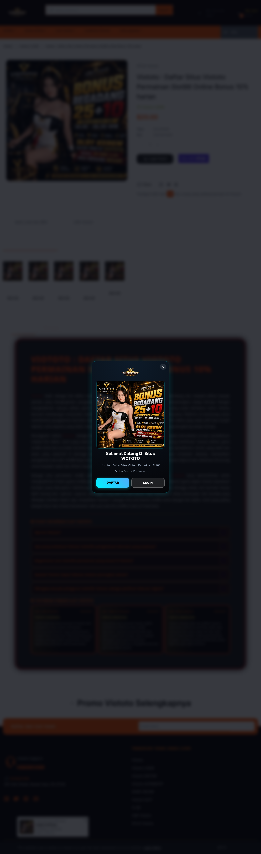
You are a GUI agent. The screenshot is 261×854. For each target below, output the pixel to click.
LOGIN (148, 483)
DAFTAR (113, 482)
